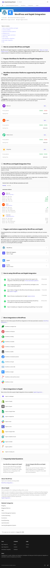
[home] (2, 5)
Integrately (8, 149)
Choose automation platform (31, 280)
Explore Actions (31, 296)
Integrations (30, 5)
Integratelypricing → (10, 216)
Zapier (46, 50)
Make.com (42, 50)
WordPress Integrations (7, 482)
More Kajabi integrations (7, 40)
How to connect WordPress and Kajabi (10, 28)
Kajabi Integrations (38, 392)
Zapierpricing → (9, 205)
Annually (9, 185)
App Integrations (4, 547)
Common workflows (6, 29)
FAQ (3, 41)
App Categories (4, 544)
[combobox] (27, 247)
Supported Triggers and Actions (9, 35)
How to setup (5, 36)
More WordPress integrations (8, 38)
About (15, 544)
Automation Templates (6, 549)
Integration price (5, 33)
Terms (27, 547)
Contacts (15, 547)
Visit (45, 105)
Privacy (27, 544)
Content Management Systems (12, 5)
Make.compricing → (10, 194)
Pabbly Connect (4, 51)
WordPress (23, 5)
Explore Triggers (13, 291)
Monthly (4, 185)
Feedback (16, 549)
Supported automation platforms (9, 31)
